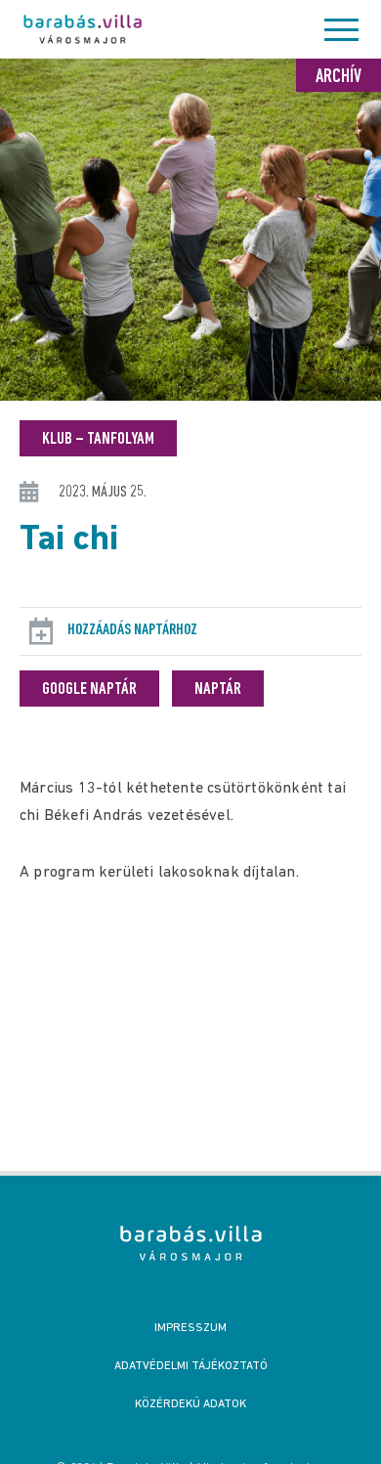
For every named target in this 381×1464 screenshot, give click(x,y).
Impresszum (190, 1328)
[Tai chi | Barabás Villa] (191, 1243)
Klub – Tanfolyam (98, 440)
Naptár (217, 690)
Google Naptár (89, 690)
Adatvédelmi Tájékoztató (191, 1366)
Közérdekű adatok (190, 1404)
